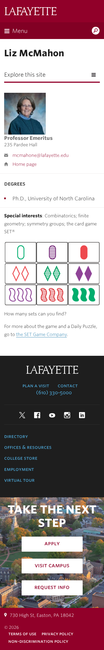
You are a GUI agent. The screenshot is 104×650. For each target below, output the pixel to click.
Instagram (67, 415)
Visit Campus (52, 565)
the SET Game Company (41, 334)
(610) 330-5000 (54, 392)
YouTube (52, 415)
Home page (24, 164)
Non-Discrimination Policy (38, 641)
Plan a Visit (35, 385)
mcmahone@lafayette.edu (40, 155)
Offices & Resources (28, 447)
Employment (19, 469)
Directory (16, 436)
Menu (19, 31)
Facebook (37, 415)
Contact (68, 385)
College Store (20, 458)
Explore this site (24, 74)
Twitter (22, 415)
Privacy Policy (57, 633)
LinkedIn (82, 415)
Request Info (52, 587)
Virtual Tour (19, 480)
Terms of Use (22, 633)
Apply (52, 543)
